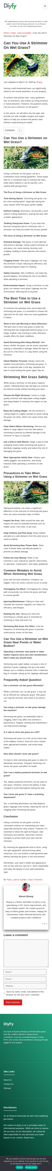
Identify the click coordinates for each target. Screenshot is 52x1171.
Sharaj (39, 82)
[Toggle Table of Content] (18, 131)
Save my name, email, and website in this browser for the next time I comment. (25, 993)
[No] (49, 1163)
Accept (19, 1167)
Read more (29, 1138)
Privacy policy (31, 1167)
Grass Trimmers (35, 880)
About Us (8, 1080)
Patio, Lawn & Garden (21, 33)
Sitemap (7, 1088)
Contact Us (8, 1084)
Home (6, 33)
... (44, 922)
